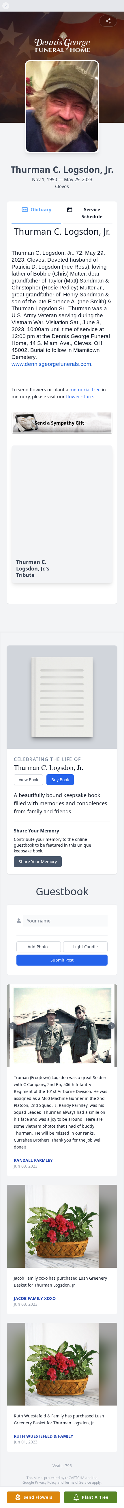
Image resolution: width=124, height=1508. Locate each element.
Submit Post (62, 960)
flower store (79, 396)
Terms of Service (77, 1482)
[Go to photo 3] (62, 1064)
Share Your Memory (38, 861)
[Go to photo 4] (65, 1064)
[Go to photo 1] (55, 1063)
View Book (28, 779)
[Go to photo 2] (58, 1064)
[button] (62, 1025)
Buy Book (60, 779)
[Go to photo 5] (69, 1064)
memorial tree (85, 389)
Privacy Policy (46, 1482)
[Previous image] (12, 1025)
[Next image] (111, 1025)
